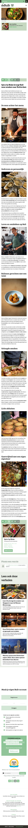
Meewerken (14, 809)
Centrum (10, 544)
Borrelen (9, 543)
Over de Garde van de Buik (13, 801)
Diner (13, 543)
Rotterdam (5, 1)
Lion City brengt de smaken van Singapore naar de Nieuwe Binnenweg (13, 603)
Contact (14, 814)
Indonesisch (10, 546)
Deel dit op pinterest (12, 79)
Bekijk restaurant (13, 26)
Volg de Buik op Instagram (15, 781)
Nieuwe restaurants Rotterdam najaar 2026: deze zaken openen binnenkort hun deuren (14, 657)
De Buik (5, 5)
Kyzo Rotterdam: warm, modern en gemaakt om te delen (14, 630)
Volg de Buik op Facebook (9, 781)
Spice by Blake (13, 24)
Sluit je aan (19, 806)
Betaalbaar (11, 547)
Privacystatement (19, 826)
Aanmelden (22, 773)
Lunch (15, 543)
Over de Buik (13, 794)
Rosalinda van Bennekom (15, 21)
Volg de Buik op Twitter (12, 781)
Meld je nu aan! (14, 751)
